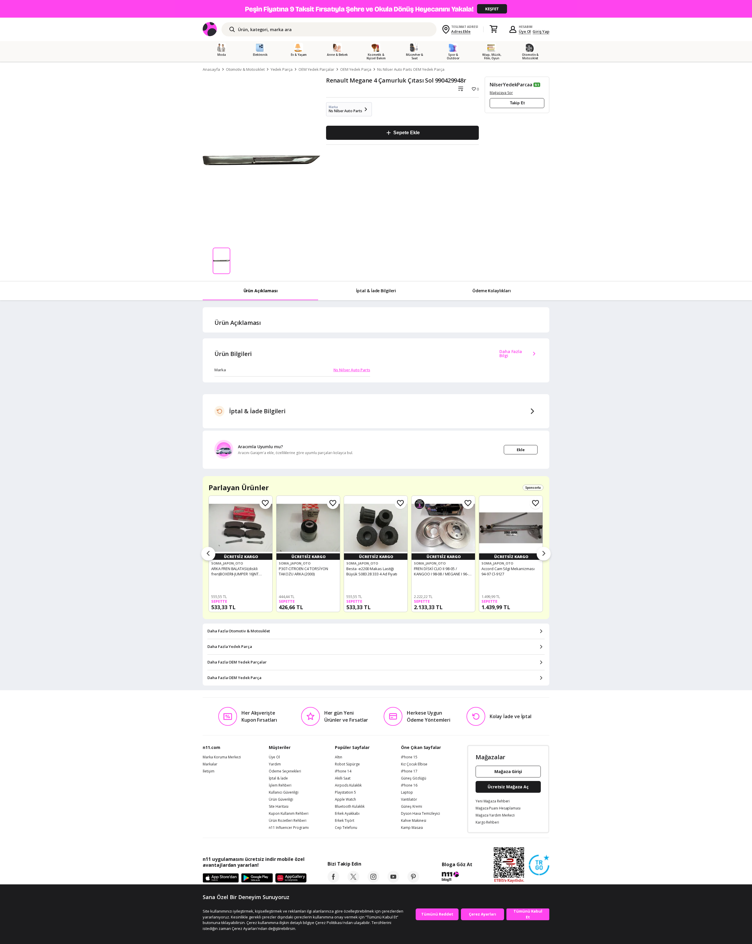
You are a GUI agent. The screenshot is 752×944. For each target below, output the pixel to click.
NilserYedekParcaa (511, 85)
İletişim (208, 771)
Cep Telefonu (346, 827)
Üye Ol (525, 31)
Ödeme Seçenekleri (285, 771)
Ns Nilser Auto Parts (351, 369)
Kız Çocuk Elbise (414, 764)
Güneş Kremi (411, 806)
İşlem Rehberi (280, 785)
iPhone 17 (409, 771)
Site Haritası (278, 806)
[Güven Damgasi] (539, 865)
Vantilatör (409, 799)
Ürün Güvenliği (281, 799)
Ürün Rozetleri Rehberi (287, 820)
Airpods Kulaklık (348, 785)
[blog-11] (457, 877)
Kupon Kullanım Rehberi (288, 813)
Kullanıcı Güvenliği (283, 792)
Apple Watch (345, 799)
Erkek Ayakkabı (347, 813)
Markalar (210, 764)
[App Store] (221, 878)
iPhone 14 (343, 771)
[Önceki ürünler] (208, 554)
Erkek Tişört (344, 820)
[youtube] (393, 881)
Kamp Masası (412, 827)
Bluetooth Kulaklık (350, 806)
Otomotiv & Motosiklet (245, 69)
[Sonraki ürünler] (544, 554)
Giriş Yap (541, 31)
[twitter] (353, 881)
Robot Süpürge (347, 764)
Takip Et (517, 103)
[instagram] (373, 881)
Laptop (407, 792)
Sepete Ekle (406, 132)
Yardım (275, 764)
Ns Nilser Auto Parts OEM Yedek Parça (410, 69)
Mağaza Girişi (508, 771)
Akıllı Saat (342, 778)
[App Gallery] (291, 878)
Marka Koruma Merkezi (222, 757)
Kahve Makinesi (413, 820)
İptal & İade (278, 778)
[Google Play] (257, 878)
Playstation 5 (345, 792)
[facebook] (333, 881)
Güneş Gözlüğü (413, 778)
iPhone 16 (409, 785)
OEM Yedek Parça (355, 69)
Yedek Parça (282, 69)
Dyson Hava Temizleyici (420, 813)
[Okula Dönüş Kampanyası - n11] (376, 9)
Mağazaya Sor (501, 92)
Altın (338, 757)
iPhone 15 (409, 757)
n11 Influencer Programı (289, 827)
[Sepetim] (493, 29)
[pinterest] (413, 881)
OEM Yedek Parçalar (316, 69)
